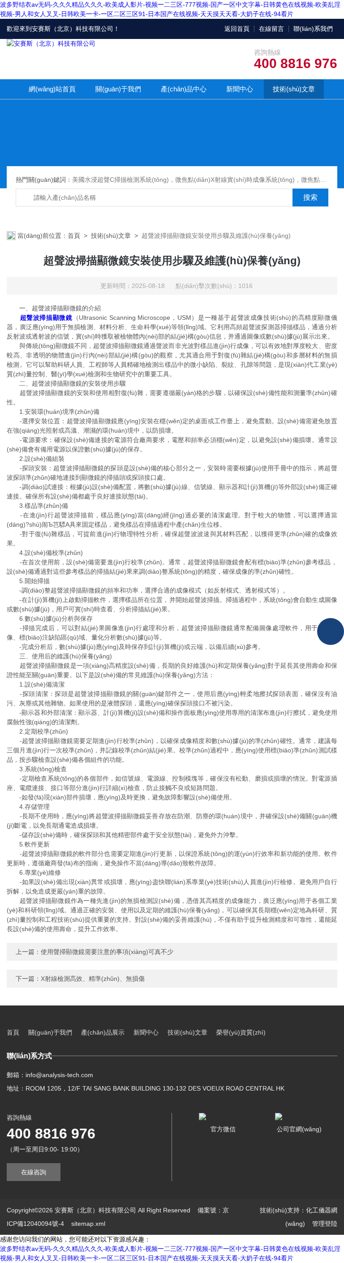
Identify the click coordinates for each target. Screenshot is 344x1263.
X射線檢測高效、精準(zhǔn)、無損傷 (93, 978)
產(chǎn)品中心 (183, 89)
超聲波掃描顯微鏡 (46, 317)
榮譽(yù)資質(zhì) (241, 1032)
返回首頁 (236, 28)
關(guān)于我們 (118, 89)
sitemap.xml (88, 1223)
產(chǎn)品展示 (103, 1032)
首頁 (74, 235)
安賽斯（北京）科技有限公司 (72, 28)
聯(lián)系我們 (313, 28)
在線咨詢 (33, 1172)
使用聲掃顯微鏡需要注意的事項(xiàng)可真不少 (107, 951)
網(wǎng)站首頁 (52, 89)
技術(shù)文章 (294, 89)
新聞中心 (239, 89)
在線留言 (271, 28)
